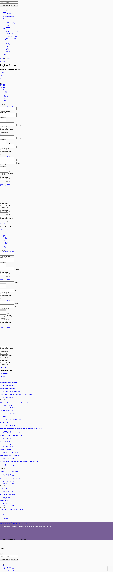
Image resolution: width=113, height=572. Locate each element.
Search (1, 134)
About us (5, 19)
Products (8, 51)
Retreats (8, 44)
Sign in (2, 58)
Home (1, 526)
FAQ (7, 25)
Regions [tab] (5, 92)
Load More (2, 233)
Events (7, 43)
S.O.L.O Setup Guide (11, 36)
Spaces (8, 49)
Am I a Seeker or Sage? (12, 31)
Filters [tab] (4, 90)
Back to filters (3, 223)
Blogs (4, 54)
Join (4, 28)
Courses (8, 46)
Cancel (21, 509)
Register (8, 58)
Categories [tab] (5, 91)
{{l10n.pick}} (12, 106)
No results (14, 6)
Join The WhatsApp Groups (21, 523)
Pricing (5, 52)
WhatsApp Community (11, 38)
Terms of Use (42, 526)
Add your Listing (4, 57)
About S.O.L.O (10, 22)
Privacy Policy (34, 526)
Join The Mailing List (6, 523)
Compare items (9, 509)
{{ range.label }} (4, 106)
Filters (1, 84)
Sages (7, 48)
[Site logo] (4, 0)
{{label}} (2, 104)
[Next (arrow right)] (2, 553)
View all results (5, 6)
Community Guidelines (11, 23)
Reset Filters (7, 134)
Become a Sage (10, 35)
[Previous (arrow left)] (0, 553)
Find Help (48, 526)
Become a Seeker (10, 33)
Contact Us (27, 526)
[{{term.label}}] (3, 117)
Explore (5, 40)
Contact (8, 27)
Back (5, 185)
